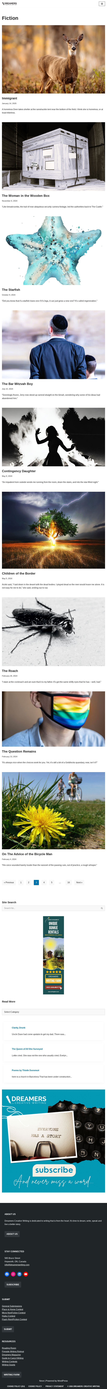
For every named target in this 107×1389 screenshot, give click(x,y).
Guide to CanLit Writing (12, 1358)
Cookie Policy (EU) (16, 1386)
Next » (79, 882)
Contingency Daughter (19, 471)
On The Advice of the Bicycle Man (27, 854)
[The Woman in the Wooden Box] (53, 156)
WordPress (62, 1381)
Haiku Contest (8, 1316)
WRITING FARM (11, 1375)
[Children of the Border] (53, 530)
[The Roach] (53, 631)
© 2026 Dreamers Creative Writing (83, 1386)
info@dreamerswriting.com (17, 1265)
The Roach (10, 671)
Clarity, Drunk (18, 1028)
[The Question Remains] (53, 719)
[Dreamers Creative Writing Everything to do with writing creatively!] (10, 4)
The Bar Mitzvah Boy (17, 384)
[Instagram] (13, 1274)
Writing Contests (9, 1361)
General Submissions (12, 1306)
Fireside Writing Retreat (13, 1351)
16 (68, 882)
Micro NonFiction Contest (13, 1313)
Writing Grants (8, 1365)
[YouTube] (25, 1274)
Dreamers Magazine (11, 1355)
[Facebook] (7, 1274)
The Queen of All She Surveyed (27, 1049)
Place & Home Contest (12, 1309)
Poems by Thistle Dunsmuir (25, 1070)
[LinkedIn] (19, 1274)
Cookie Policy (35, 1386)
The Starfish (11, 289)
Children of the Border (18, 573)
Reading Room (9, 1348)
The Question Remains (19, 751)
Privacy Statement (55, 1386)
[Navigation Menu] (102, 4)
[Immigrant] (53, 59)
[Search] (102, 908)
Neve (41, 1381)
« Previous (9, 882)
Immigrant (9, 98)
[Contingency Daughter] (53, 437)
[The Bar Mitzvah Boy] (53, 344)
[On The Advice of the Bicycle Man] (53, 810)
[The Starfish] (53, 250)
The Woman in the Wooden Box (25, 195)
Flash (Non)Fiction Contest (14, 1319)
